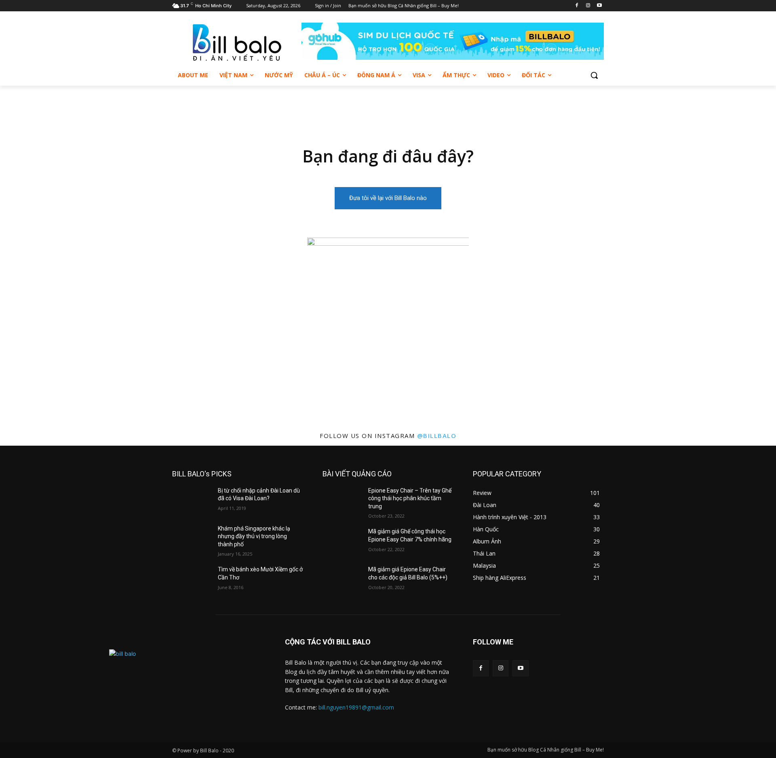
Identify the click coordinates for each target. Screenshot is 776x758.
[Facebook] (577, 6)
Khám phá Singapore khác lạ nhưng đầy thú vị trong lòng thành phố (254, 536)
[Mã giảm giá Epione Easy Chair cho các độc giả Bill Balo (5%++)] (342, 579)
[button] (594, 75)
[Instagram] (588, 6)
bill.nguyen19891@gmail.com (356, 707)
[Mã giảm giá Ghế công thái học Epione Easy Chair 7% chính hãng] (342, 541)
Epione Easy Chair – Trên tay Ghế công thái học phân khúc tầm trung (409, 498)
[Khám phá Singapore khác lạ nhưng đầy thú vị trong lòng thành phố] (191, 538)
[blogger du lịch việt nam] (237, 42)
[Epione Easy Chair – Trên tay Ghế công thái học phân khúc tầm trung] (342, 500)
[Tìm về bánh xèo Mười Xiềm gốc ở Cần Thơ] (191, 579)
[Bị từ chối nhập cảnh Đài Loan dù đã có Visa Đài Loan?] (191, 500)
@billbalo (437, 436)
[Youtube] (599, 6)
